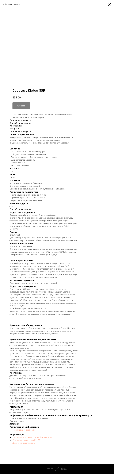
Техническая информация (23, 430)
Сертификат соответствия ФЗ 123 (26, 440)
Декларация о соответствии (23, 443)
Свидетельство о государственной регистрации (32, 437)
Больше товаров (12, 4)
